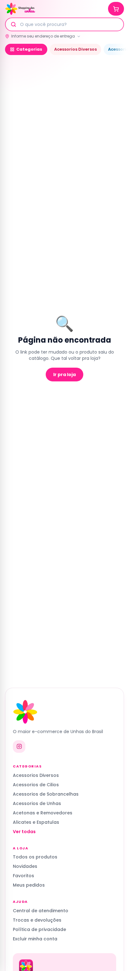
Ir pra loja (64, 374)
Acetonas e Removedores (42, 813)
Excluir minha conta (35, 939)
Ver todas (24, 831)
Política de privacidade (39, 929)
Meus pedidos (29, 885)
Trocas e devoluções (37, 920)
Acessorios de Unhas (37, 803)
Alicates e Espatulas (36, 822)
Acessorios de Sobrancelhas (46, 794)
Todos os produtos (35, 857)
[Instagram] (19, 746)
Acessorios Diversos (75, 49)
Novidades (25, 866)
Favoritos (23, 876)
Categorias (29, 49)
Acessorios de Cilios (36, 785)
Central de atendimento (40, 911)
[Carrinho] (116, 9)
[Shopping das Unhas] (20, 9)
